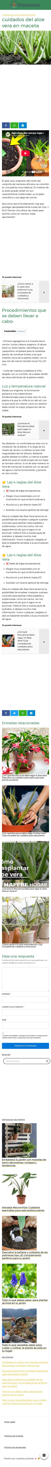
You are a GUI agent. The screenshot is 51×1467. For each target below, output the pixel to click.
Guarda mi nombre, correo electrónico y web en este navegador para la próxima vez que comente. (25, 1037)
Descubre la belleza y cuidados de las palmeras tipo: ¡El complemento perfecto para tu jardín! (24, 1383)
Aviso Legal (9, 1422)
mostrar (21, 331)
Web (4, 1020)
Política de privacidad (15, 1447)
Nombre (6, 994)
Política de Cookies (13, 1436)
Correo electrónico (13, 1007)
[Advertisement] (25, 94)
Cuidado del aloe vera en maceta (18, 15)
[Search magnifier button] (47, 1061)
